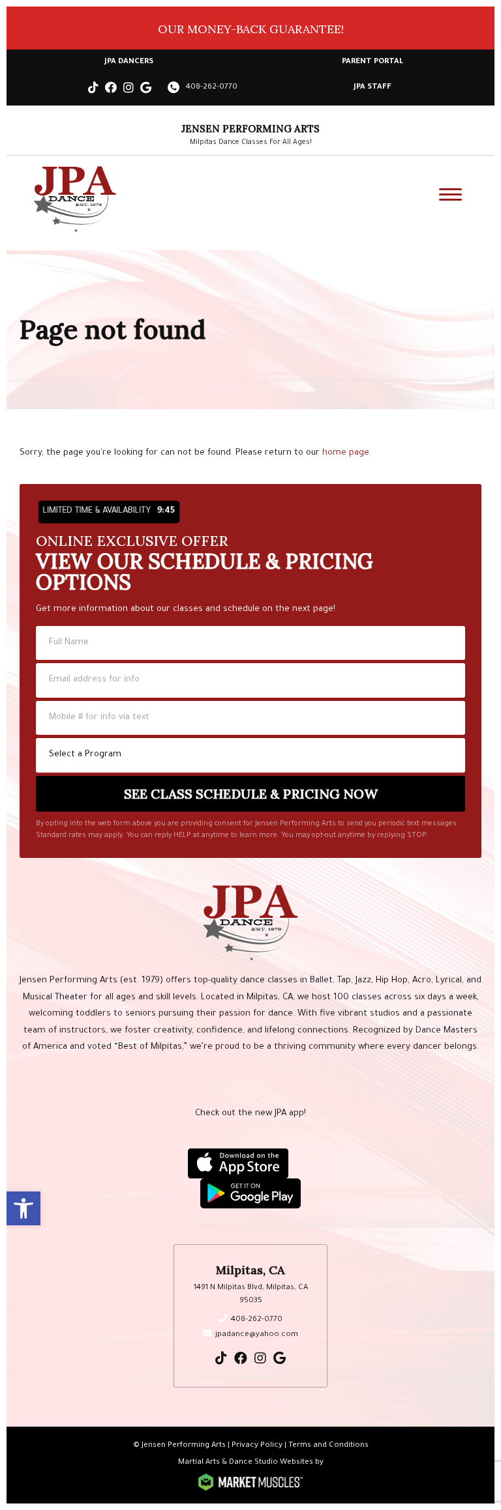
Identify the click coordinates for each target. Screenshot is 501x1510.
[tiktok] (93, 90)
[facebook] (111, 90)
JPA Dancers (128, 62)
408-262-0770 (211, 87)
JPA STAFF (372, 87)
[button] (23, 1208)
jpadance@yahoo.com (256, 1335)
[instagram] (128, 90)
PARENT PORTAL (372, 62)
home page (345, 453)
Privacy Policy (257, 1446)
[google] (145, 90)
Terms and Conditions (328, 1446)
